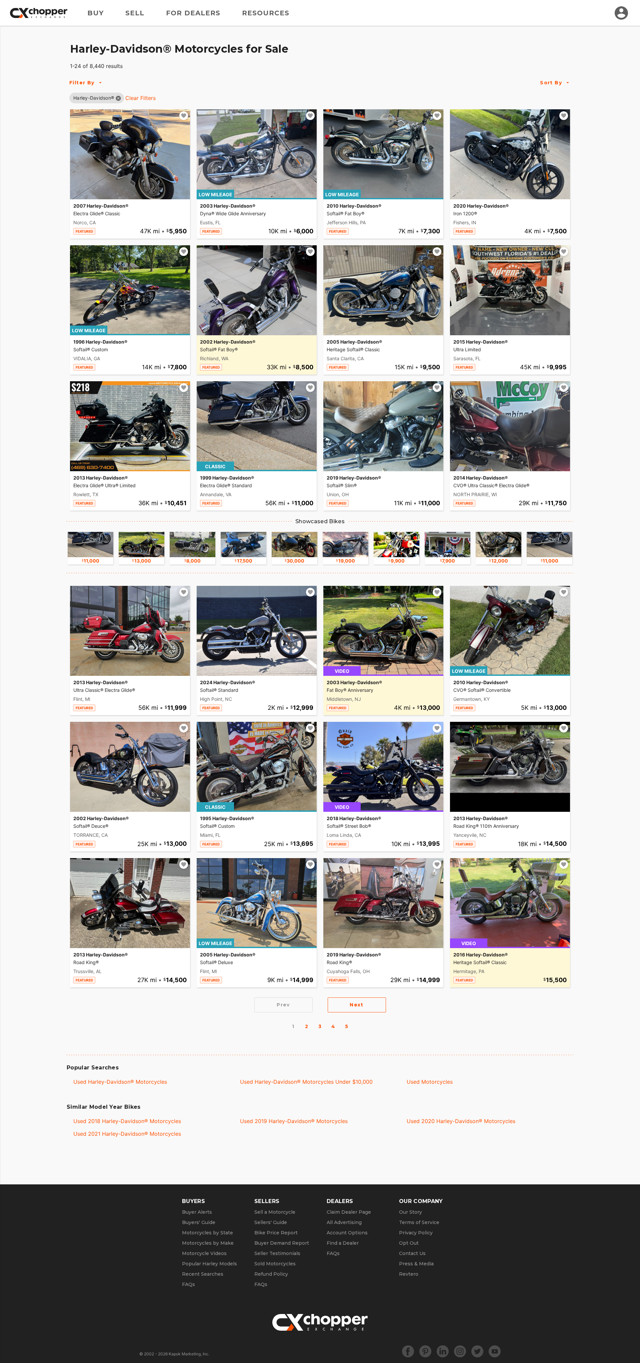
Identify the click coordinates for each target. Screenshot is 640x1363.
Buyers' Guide (198, 1222)
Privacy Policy (416, 1233)
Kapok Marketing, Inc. (189, 1353)
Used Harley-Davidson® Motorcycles (120, 1081)
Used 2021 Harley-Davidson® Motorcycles (127, 1133)
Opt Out (409, 1243)
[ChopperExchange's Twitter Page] (477, 1351)
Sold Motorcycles (275, 1264)
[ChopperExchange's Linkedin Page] (443, 1351)
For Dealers (193, 13)
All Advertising (344, 1222)
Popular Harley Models (209, 1264)
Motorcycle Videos (204, 1253)
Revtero (408, 1274)
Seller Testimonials (277, 1253)
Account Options (347, 1233)
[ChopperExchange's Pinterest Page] (425, 1351)
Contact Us (412, 1253)
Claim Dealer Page (349, 1212)
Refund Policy (271, 1274)
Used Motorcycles (430, 1081)
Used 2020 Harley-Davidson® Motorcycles (461, 1121)
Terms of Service (419, 1222)
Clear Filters (140, 98)
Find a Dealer (343, 1243)
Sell (134, 13)
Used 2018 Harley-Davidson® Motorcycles (127, 1121)
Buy (95, 13)
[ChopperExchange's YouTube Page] (495, 1351)
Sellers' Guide (270, 1222)
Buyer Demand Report (281, 1243)
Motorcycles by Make (208, 1243)
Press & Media (416, 1264)
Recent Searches (202, 1274)
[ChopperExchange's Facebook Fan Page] (408, 1351)
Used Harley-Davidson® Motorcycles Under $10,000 (306, 1081)
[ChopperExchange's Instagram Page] (460, 1351)
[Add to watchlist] (183, 115)
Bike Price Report (276, 1233)
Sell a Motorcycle (274, 1212)
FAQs (188, 1284)
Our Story (410, 1212)
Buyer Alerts (197, 1212)
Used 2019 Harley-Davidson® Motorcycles (294, 1121)
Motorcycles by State (207, 1233)
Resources (265, 13)
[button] (93, 98)
